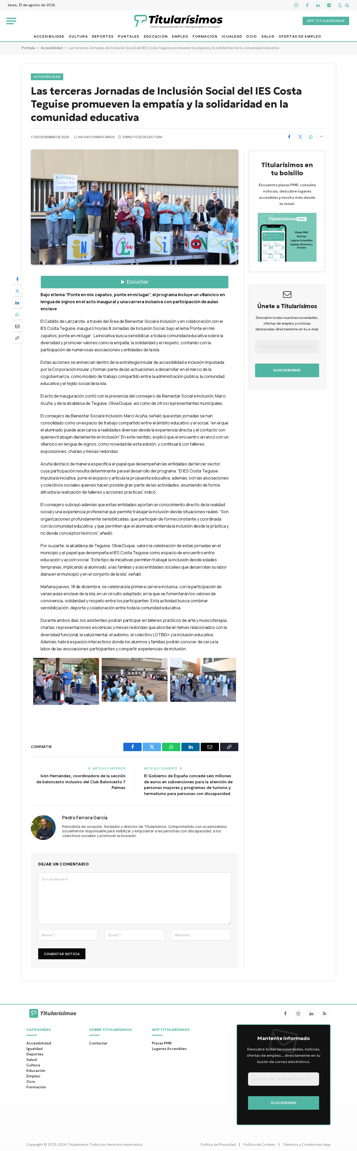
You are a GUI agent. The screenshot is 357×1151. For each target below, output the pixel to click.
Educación (156, 36)
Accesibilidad (49, 36)
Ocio (251, 36)
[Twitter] (17, 291)
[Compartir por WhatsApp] (310, 137)
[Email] (17, 326)
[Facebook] (17, 279)
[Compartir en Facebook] (289, 137)
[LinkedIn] (17, 303)
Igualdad (232, 36)
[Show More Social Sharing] (321, 137)
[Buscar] (346, 5)
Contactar (98, 1043)
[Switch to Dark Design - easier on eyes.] (340, 5)
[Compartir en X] (300, 137)
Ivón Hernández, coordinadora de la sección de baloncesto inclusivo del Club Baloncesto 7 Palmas (80, 781)
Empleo (180, 36)
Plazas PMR (162, 1043)
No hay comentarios (96, 137)
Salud (268, 36)
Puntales (128, 36)
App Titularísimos (326, 21)
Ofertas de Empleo (300, 36)
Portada (28, 48)
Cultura (78, 36)
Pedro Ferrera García (84, 817)
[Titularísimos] (178, 20)
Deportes (103, 36)
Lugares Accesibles (169, 1048)
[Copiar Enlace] (17, 338)
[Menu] (11, 20)
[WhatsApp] (17, 314)
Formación (205, 36)
